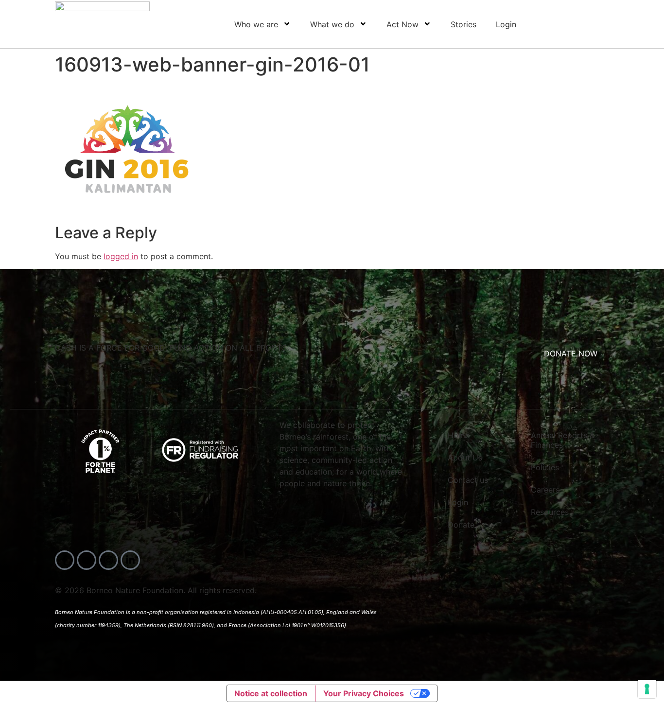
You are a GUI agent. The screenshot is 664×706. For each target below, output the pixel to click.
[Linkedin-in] (130, 560)
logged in (121, 256)
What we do (332, 24)
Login (506, 24)
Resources (550, 512)
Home (459, 435)
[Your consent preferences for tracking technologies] (647, 689)
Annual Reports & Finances (562, 440)
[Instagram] (108, 560)
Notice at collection (270, 693)
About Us (465, 457)
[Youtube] (86, 560)
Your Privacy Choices (363, 693)
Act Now (402, 24)
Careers (545, 489)
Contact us (468, 480)
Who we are (256, 24)
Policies (545, 467)
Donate (461, 525)
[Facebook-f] (64, 560)
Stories (463, 24)
